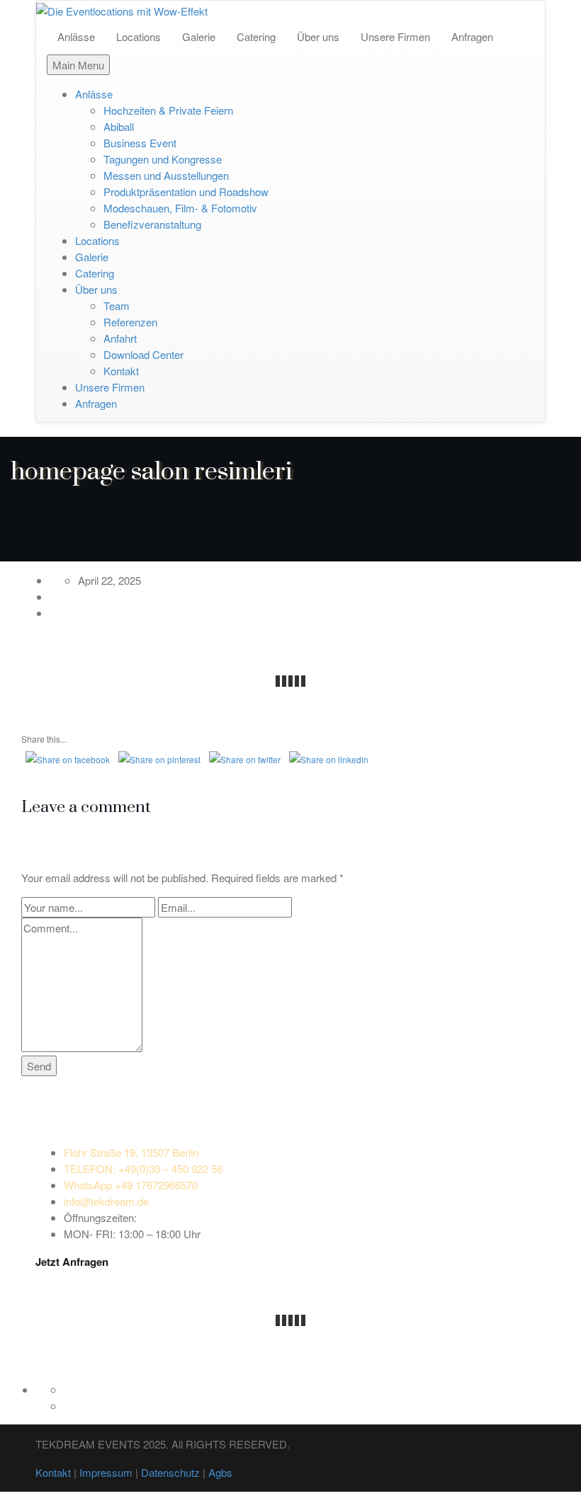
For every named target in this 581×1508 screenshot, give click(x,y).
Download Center (143, 354)
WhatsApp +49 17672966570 (131, 1184)
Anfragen (472, 36)
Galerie (198, 36)
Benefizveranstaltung (152, 224)
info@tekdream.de (106, 1201)
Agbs (220, 1472)
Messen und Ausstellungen (166, 175)
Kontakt (121, 370)
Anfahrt (120, 338)
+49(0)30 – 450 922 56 (143, 1168)
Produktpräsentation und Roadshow (186, 191)
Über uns (318, 36)
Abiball (118, 126)
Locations (138, 36)
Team (116, 305)
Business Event (139, 142)
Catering (256, 36)
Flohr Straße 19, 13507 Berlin (131, 1152)
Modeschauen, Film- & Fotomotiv (180, 207)
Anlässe (76, 36)
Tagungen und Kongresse (162, 159)
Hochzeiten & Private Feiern (168, 110)
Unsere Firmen (395, 36)
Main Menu (78, 64)
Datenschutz (170, 1472)
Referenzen (130, 321)
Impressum (105, 1472)
